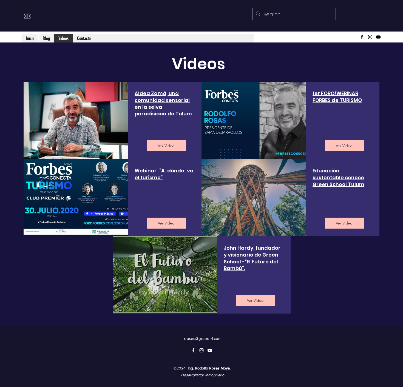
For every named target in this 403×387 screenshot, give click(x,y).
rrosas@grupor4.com (203, 338)
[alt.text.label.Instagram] (370, 37)
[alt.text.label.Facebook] (362, 37)
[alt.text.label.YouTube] (378, 37)
